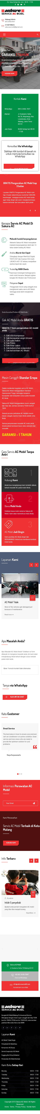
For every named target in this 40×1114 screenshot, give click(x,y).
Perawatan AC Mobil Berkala (11, 1059)
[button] (2, 948)
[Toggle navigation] (4, 34)
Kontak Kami (31, 1107)
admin (11, 898)
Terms (12, 1107)
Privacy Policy (20, 1107)
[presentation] (30, 210)
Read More (30, 913)
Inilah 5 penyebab (13, 902)
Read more (8, 614)
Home (7, 1107)
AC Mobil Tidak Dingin (8, 1040)
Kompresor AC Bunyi (8, 1048)
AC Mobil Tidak (11, 602)
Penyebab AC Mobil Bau (9, 1044)
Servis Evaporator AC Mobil (10, 1051)
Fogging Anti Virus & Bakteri (10, 1055)
